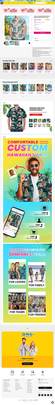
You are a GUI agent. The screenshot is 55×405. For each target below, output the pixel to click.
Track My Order (5, 382)
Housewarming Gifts (29, 386)
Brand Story (16, 389)
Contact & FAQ (17, 383)
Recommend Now (27, 363)
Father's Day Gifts (29, 392)
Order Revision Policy (6, 383)
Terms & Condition (5, 386)
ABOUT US (17, 380)
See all (51, 60)
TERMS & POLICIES (6, 380)
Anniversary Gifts (29, 383)
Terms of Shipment (17, 385)
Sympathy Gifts (29, 385)
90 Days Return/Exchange (6, 385)
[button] (4, 43)
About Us (16, 382)
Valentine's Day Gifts (29, 389)
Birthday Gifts (29, 382)
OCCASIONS (29, 380)
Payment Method (5, 389)
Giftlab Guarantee (17, 386)
